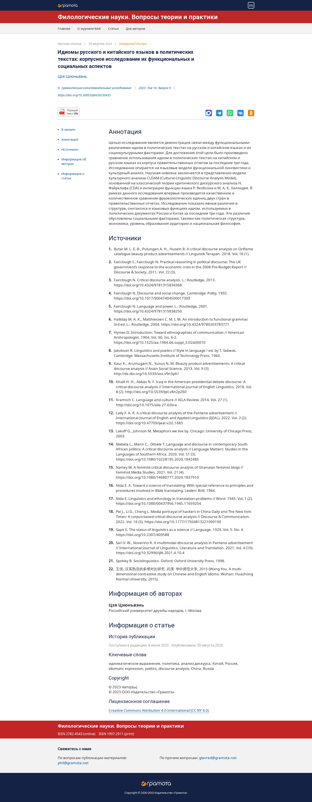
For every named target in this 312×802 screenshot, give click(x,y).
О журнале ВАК (89, 28)
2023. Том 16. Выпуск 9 (155, 88)
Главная (64, 28)
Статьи (113, 28)
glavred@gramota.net (217, 757)
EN (251, 5)
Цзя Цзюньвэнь (72, 76)
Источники (69, 149)
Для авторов (135, 28)
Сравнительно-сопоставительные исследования (96, 88)
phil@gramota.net (73, 762)
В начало (68, 129)
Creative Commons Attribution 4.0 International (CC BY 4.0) (159, 710)
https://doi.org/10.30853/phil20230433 (84, 95)
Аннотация (69, 139)
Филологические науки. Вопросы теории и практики (138, 17)
